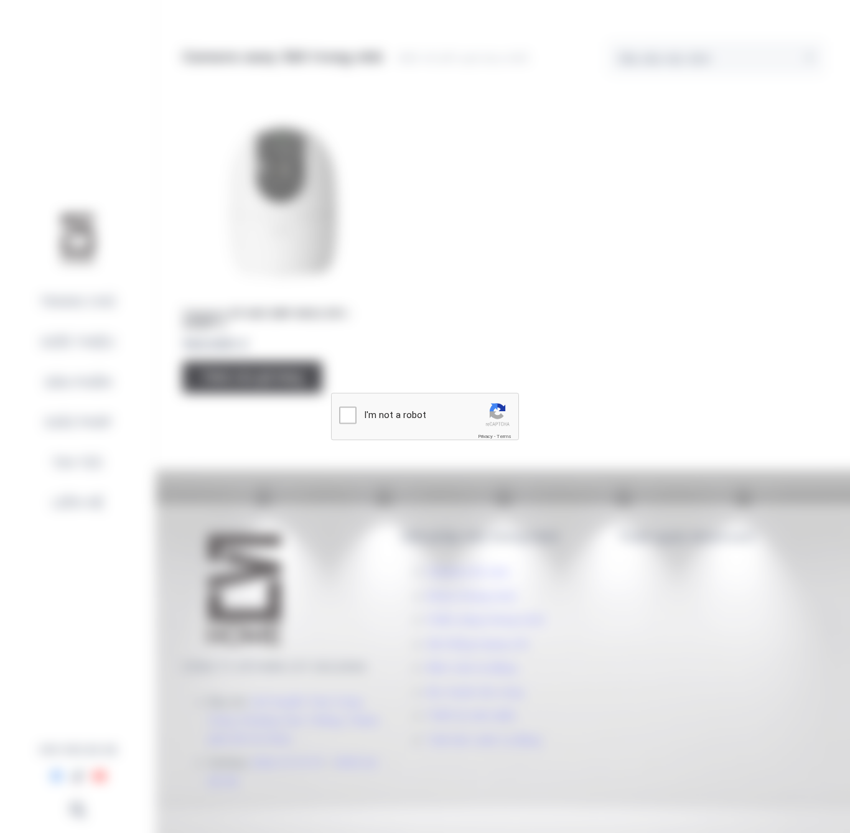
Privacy (485, 436)
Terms (504, 436)
